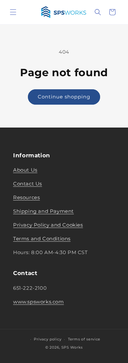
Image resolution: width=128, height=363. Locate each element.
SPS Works (72, 347)
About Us (25, 170)
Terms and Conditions (42, 238)
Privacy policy (47, 339)
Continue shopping (64, 97)
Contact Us (27, 184)
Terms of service (84, 339)
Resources (26, 197)
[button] (13, 12)
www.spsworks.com (38, 302)
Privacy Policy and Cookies (48, 225)
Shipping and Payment (43, 211)
